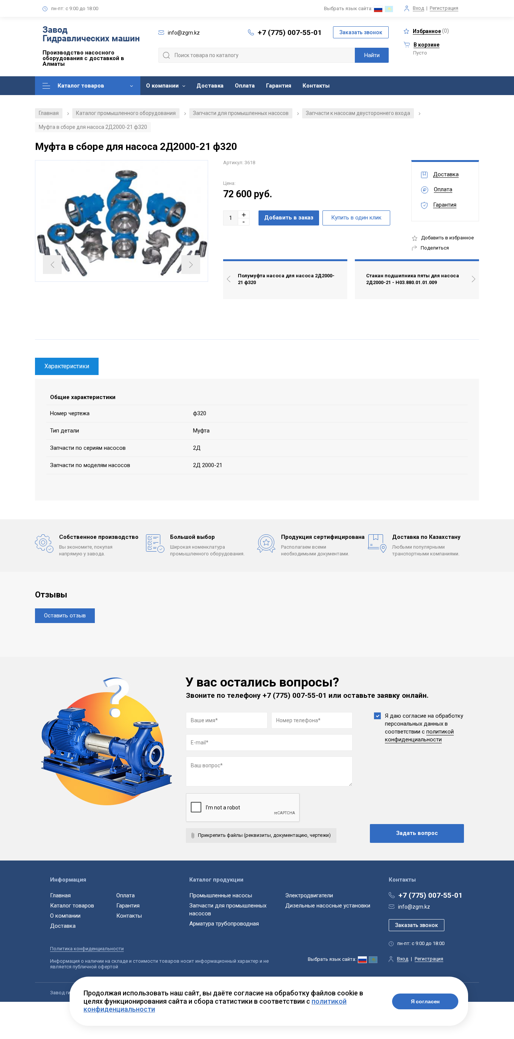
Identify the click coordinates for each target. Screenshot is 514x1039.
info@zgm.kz (414, 907)
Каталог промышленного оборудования (126, 113)
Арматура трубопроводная (224, 923)
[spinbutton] (230, 217)
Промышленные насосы (220, 895)
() (431, 31)
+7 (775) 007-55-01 (290, 32)
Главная (49, 113)
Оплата (245, 85)
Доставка (210, 85)
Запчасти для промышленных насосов (241, 113)
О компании (162, 85)
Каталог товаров (81, 85)
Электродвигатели (309, 895)
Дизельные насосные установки (327, 905)
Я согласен (425, 1001)
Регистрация (444, 8)
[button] (243, 214)
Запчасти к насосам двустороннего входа (358, 113)
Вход (418, 8)
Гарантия (278, 85)
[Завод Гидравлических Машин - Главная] (91, 35)
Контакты (316, 85)
